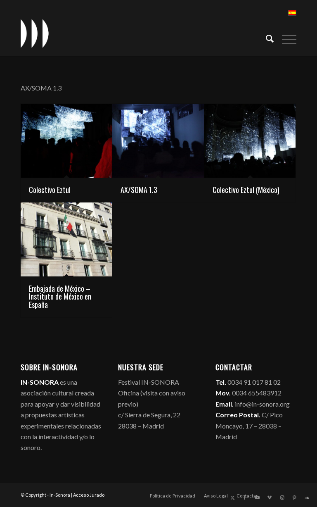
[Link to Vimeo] (269, 497)
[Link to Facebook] (245, 497)
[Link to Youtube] (257, 497)
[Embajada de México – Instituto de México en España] (66, 239)
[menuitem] (266, 37)
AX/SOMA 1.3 (139, 189)
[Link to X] (232, 497)
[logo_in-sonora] (35, 33)
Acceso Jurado (88, 494)
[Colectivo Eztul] (66, 141)
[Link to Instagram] (282, 497)
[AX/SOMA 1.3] (157, 141)
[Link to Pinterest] (294, 497)
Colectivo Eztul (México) (246, 189)
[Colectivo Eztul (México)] (250, 141)
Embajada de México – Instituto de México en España (60, 296)
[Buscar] (266, 37)
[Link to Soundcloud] (306, 497)
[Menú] (285, 37)
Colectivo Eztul (50, 189)
